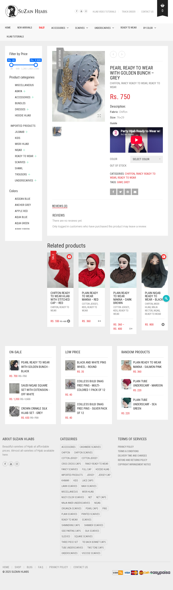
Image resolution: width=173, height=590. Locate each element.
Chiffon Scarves (83, 452)
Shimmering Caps (70, 525)
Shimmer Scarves (93, 525)
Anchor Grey (23, 205)
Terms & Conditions (128, 451)
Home (8, 27)
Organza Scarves (71, 508)
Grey (127, 182)
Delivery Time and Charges (132, 455)
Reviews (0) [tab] (59, 206)
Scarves (80, 28)
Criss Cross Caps (71, 463)
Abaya (18, 91)
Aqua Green (22, 223)
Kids (84, 307)
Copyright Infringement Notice (134, 464)
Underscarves (103, 28)
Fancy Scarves (69, 469)
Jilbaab (19, 132)
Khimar (65, 480)
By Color (148, 28)
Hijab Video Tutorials (104, 11)
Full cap (86, 469)
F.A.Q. (41, 567)
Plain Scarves (69, 514)
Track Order (128, 11)
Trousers (21, 174)
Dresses (20, 109)
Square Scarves (83, 536)
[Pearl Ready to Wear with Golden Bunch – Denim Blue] (121, 54)
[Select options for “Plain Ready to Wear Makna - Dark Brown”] (131, 329)
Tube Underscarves (72, 547)
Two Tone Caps (95, 547)
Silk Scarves (92, 531)
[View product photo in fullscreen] (99, 116)
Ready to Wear (129, 27)
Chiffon (115, 83)
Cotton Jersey (90, 303)
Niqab (157, 310)
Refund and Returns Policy (132, 460)
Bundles (20, 103)
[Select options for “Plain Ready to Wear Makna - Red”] (99, 321)
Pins (104, 508)
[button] (68, 321)
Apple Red (21, 211)
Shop (18, 567)
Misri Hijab (22, 144)
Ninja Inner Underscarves (75, 503)
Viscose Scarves (91, 553)
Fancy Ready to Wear (134, 83)
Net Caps (101, 497)
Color (113, 159)
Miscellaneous (24, 85)
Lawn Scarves (69, 486)
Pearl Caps (92, 508)
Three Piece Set (69, 542)
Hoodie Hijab (23, 115)
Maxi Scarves (88, 486)
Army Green (22, 229)
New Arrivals (24, 27)
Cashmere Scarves (90, 447)
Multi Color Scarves (72, 497)
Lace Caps (87, 480)
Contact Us (147, 11)
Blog (29, 567)
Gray (120, 182)
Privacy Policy (126, 446)
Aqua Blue (21, 217)
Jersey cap (104, 475)
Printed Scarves (90, 514)
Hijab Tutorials (15, 36)
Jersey (90, 475)
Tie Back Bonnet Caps (94, 542)
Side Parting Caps (71, 531)
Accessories (58, 28)
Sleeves (65, 536)
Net (90, 497)
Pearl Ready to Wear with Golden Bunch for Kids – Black (29, 1)
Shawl (19, 168)
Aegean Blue (22, 198)
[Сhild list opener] (24, 91)
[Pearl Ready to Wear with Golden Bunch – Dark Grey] (113, 54)
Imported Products (22, 125)
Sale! (42, 27)
